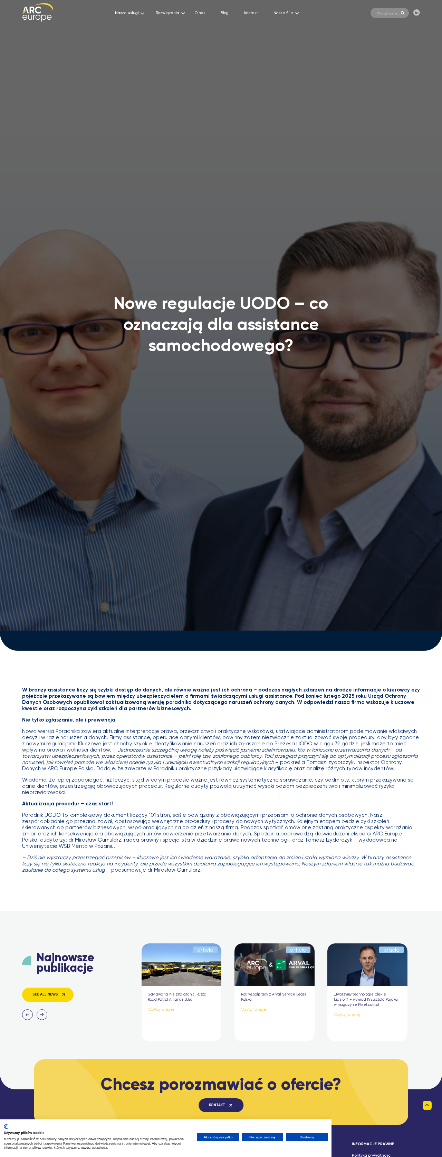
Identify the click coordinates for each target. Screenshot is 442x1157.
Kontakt (251, 13)
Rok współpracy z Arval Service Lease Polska (274, 997)
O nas (200, 13)
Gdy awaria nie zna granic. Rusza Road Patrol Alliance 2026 (177, 997)
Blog (225, 13)
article (205, 950)
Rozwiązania (167, 13)
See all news (45, 994)
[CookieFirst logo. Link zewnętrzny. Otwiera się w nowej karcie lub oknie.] (6, 1126)
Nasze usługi (127, 13)
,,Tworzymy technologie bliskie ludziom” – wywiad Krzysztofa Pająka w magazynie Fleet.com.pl (366, 1000)
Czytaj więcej (161, 1010)
